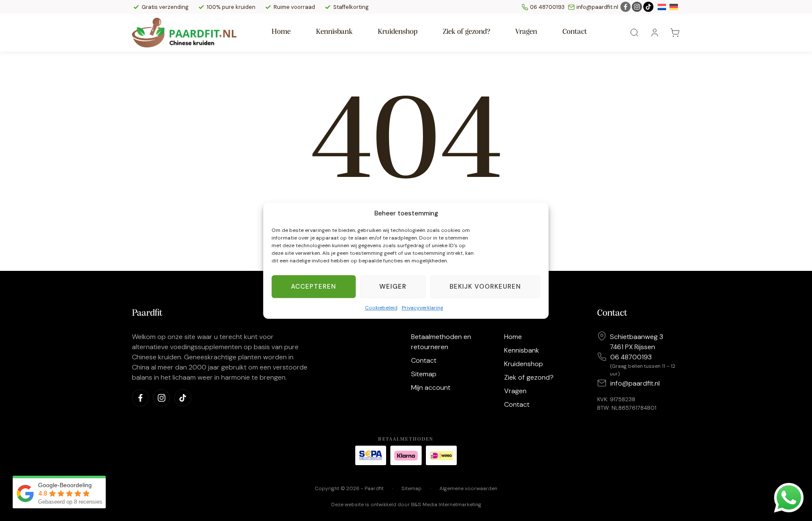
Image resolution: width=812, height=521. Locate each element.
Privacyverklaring (422, 307)
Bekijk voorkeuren (485, 286)
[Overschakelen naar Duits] (674, 6)
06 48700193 (548, 7)
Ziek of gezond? (466, 32)
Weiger (392, 286)
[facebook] (625, 7)
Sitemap (423, 373)
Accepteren (313, 286)
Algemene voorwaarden (468, 488)
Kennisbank (334, 32)
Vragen (526, 32)
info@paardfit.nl (597, 7)
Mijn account (430, 387)
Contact (574, 32)
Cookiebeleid (381, 307)
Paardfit (374, 488)
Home (281, 32)
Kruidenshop (397, 32)
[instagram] (637, 7)
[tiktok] (648, 7)
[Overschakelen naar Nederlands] (662, 6)
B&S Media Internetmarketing (446, 504)
